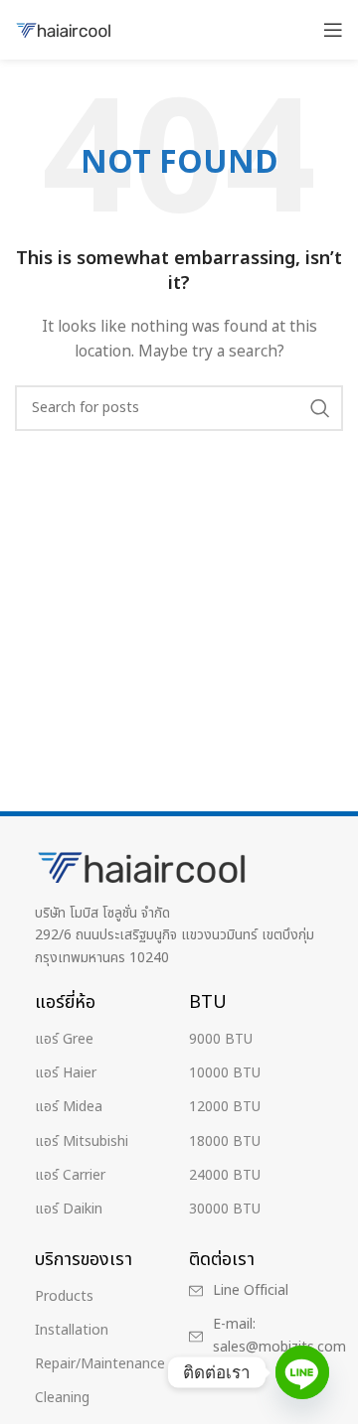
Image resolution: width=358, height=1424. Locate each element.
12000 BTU (225, 1106)
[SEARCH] (320, 408)
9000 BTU (221, 1039)
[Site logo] (64, 29)
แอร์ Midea (68, 1106)
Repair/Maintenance (100, 1363)
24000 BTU (225, 1175)
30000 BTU (225, 1209)
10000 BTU (225, 1073)
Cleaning (62, 1397)
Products (64, 1296)
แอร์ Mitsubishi (81, 1141)
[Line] (302, 1372)
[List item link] (258, 1291)
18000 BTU (225, 1141)
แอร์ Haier (65, 1073)
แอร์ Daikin (68, 1209)
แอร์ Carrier (70, 1175)
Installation (71, 1330)
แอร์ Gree (64, 1039)
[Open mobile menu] (333, 30)
